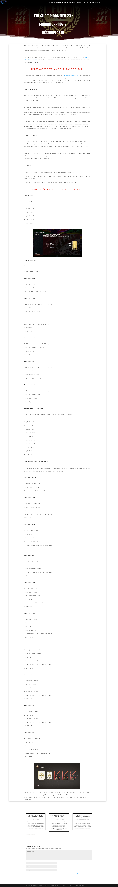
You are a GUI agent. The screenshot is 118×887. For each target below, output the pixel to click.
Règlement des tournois (44, 885)
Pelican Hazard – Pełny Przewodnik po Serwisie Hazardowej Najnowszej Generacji (35, 817)
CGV (29, 885)
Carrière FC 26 (87, 2)
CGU (27, 885)
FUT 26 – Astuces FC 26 (59, 2)
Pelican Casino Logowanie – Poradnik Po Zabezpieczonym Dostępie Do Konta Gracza (58, 817)
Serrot (30, 820)
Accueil (51, 2)
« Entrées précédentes (30, 834)
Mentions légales (34, 885)
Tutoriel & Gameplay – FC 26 (74, 2)
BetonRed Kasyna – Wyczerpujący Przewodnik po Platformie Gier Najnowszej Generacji (82, 817)
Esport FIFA (95, 2)
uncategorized (41, 820)
